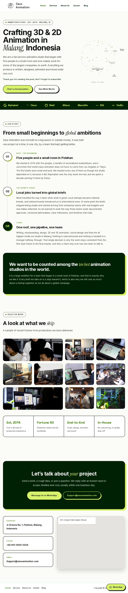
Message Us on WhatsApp (44, 495)
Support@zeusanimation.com (82, 495)
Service (16, 588)
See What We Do (47, 89)
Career (36, 588)
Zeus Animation (23, 5)
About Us (26, 588)
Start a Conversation (17, 89)
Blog (44, 588)
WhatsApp (117, 587)
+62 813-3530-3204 (17, 545)
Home (8, 588)
